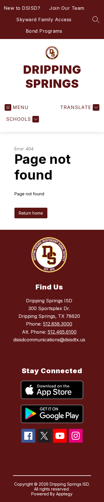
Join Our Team (66, 8)
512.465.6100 (62, 332)
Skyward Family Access (44, 19)
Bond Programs (44, 31)
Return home (31, 213)
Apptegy (64, 493)
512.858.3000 (57, 324)
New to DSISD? (22, 8)
